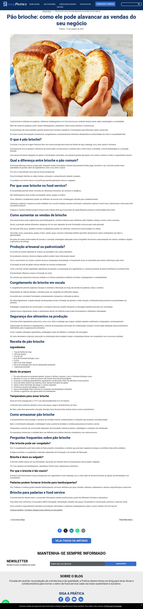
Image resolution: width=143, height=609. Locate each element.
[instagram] (67, 599)
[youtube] (74, 599)
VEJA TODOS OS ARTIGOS (71, 540)
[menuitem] (34, 4)
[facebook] (60, 599)
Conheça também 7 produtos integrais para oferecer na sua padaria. (36, 510)
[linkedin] (80, 599)
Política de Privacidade (113, 606)
